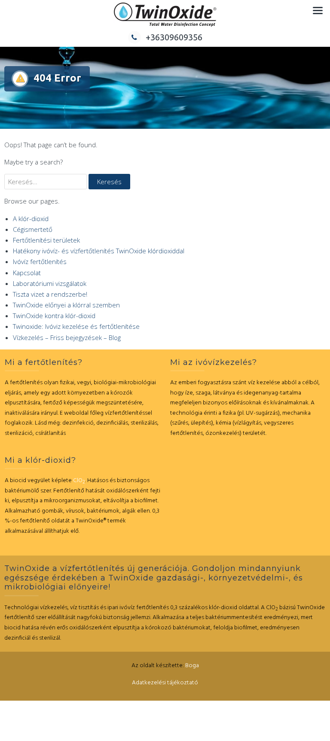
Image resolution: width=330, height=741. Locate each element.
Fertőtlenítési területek (46, 240)
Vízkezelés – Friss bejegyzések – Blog (67, 337)
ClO (79, 481)
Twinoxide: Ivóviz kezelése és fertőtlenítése (76, 326)
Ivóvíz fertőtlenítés (40, 261)
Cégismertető (32, 229)
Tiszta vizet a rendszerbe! (50, 294)
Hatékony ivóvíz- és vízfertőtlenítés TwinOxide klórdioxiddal (98, 250)
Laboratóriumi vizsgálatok (49, 283)
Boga (192, 666)
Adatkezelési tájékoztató (165, 683)
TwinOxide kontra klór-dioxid (54, 315)
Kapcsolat (27, 272)
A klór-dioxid (31, 218)
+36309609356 (174, 37)
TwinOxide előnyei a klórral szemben (66, 305)
